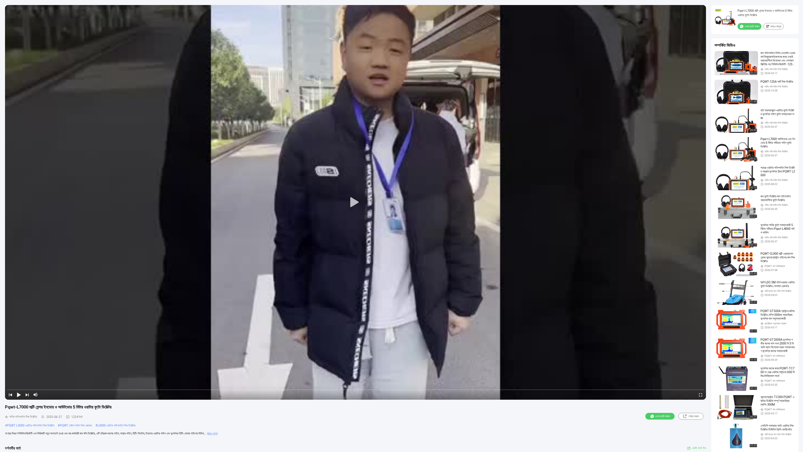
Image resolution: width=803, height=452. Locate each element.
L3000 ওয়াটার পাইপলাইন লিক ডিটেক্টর (116, 425)
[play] (355, 202)
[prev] (10, 395)
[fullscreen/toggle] (700, 395)
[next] (27, 395)
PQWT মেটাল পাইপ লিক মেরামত (76, 425)
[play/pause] (19, 395)
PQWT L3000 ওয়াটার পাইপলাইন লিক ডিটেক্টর (30, 425)
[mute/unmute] (35, 395)
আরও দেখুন (212, 433)
